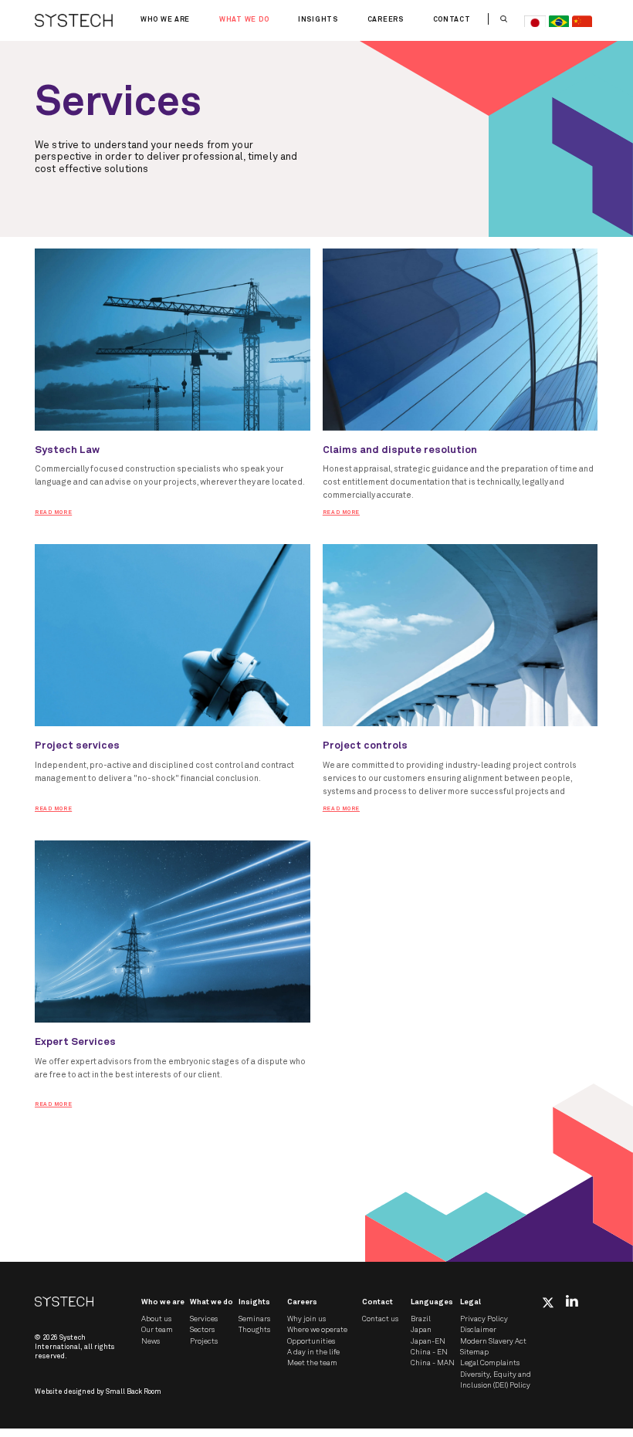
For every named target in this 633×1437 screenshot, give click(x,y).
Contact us (380, 1319)
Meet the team (312, 1363)
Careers (385, 19)
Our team (157, 1330)
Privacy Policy (484, 1319)
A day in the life (313, 1352)
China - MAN (433, 1363)
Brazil (421, 1319)
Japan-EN (428, 1341)
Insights (318, 19)
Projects (204, 1341)
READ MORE (53, 512)
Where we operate (317, 1330)
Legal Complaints (490, 1363)
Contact (452, 19)
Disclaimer (478, 1330)
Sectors (202, 1330)
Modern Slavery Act (493, 1341)
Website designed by (98, 1391)
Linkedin (572, 1301)
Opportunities (311, 1341)
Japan (421, 1330)
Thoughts (254, 1330)
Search (503, 19)
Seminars (254, 1319)
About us (156, 1319)
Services (204, 1319)
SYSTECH (74, 20)
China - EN (429, 1352)
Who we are (165, 19)
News (150, 1341)
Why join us (306, 1319)
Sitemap (474, 1352)
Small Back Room (133, 1391)
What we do (244, 19)
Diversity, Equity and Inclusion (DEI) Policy (495, 1380)
